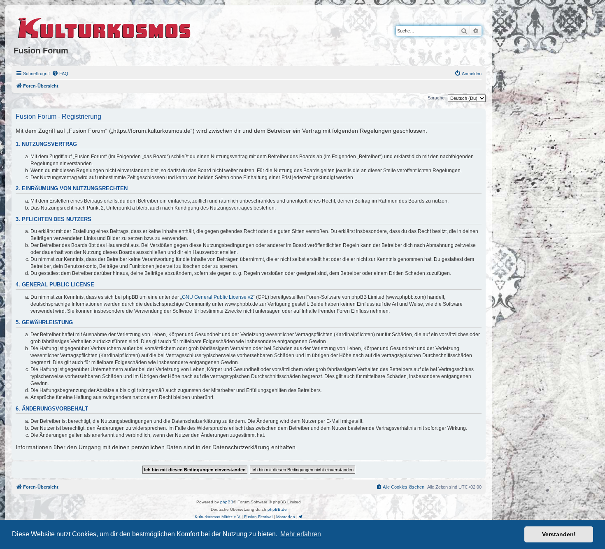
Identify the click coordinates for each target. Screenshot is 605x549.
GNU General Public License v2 (217, 297)
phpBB (226, 502)
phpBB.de (277, 509)
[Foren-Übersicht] (105, 27)
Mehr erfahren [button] (300, 534)
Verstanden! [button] (559, 534)
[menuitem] (60, 73)
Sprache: (437, 97)
